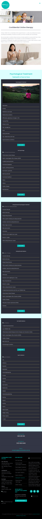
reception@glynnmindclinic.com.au (21, 450)
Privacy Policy (23, 515)
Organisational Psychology (19, 481)
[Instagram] (37, 491)
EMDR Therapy (19, 484)
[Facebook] (31, 491)
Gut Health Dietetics (20, 472)
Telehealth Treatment (20, 477)
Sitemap (18, 515)
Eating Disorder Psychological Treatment (21, 463)
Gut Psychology (19, 460)
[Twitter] (34, 491)
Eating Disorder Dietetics (21, 469)
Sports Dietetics (19, 475)
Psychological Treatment (21, 467)
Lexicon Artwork (36, 514)
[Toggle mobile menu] (39, 3)
